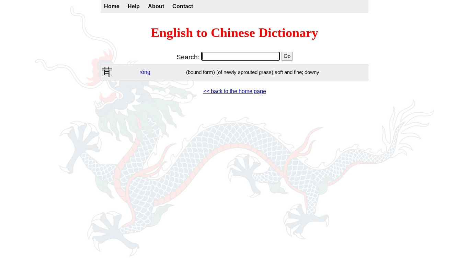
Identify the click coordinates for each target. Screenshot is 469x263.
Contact (182, 6)
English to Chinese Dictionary (234, 32)
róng (144, 72)
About (156, 6)
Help (134, 6)
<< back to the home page (234, 91)
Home (111, 6)
